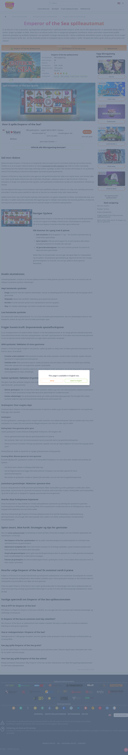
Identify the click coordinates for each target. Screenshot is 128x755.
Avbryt (52, 381)
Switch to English (76, 381)
